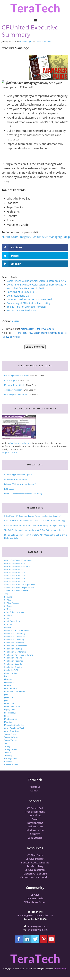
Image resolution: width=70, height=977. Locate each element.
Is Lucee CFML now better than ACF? (20, 484)
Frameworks (9, 682)
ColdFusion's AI (11, 670)
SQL (6, 743)
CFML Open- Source (13, 621)
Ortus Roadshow (11, 731)
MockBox (8, 722)
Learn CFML (9, 703)
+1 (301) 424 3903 (38, 926)
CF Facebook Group (35, 902)
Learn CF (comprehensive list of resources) (23, 493)
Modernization (35, 830)
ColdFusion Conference (14, 636)
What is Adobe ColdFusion (16, 479)
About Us (35, 786)
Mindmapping (10, 719)
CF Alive (7, 600)
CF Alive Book (35, 855)
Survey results (10, 749)
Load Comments (35, 346)
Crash (35, 819)
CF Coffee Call (35, 808)
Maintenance (35, 826)
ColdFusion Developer (14, 642)
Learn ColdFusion (12, 706)
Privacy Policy (60, 968)
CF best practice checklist (35, 877)
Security (35, 834)
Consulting (35, 815)
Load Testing (9, 712)
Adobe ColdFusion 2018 (14, 563)
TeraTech (35, 8)
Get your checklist (10, 452)
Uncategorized (10, 758)
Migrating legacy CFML (14, 385)
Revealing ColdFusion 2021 (16, 375)
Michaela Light (25, 41)
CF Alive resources (35, 869)
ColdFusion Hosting (13, 648)
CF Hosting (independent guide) (18, 474)
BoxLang (8, 596)
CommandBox (10, 673)
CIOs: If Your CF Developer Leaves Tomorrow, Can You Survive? (32, 516)
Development (35, 822)
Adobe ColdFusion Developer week (19, 584)
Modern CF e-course (35, 873)
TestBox (7, 752)
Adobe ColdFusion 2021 (14, 569)
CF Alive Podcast (11, 603)
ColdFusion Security (13, 664)
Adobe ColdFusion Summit (16, 590)
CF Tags (7, 609)
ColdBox (8, 627)
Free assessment (35, 811)
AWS (6, 593)
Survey (7, 746)
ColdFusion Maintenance (15, 651)
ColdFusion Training (13, 667)
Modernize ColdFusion (14, 725)
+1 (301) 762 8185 (38, 930)
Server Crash (10, 734)
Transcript (8, 755)
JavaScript (8, 697)
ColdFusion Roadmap (13, 661)
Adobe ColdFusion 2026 (14, 581)
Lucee (6, 715)
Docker (7, 676)
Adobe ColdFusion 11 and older (18, 560)
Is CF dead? (9, 489)
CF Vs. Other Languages (14, 612)
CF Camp (8, 606)
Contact (35, 790)
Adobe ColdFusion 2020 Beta (17, 566)
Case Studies (35, 837)
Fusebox (8, 685)
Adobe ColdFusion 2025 (14, 578)
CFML (6, 618)
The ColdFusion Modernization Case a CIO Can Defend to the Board (34, 530)
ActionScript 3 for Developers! (37, 328)
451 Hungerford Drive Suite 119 (35, 915)
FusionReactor (10, 688)
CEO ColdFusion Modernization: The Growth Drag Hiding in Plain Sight (35, 525)
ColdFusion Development (15, 645)
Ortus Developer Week (14, 728)
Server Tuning (10, 740)
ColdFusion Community (14, 633)
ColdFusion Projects (13, 657)
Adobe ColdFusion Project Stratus (19, 587)
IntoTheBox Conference (14, 691)
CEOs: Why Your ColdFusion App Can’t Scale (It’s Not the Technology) (34, 520)
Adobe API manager (13, 389)
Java (6, 694)
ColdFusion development (20, 443)
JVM (6, 700)
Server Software (11, 737)
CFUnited (15, 321)
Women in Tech (11, 764)
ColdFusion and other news (16, 630)
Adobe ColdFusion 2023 (14, 572)
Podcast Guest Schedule (35, 862)
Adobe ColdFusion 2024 (14, 575)
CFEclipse (8, 615)
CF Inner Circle (35, 898)
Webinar (8, 761)
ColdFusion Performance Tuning (18, 655)
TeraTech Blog (35, 866)
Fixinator (8, 679)
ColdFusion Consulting (14, 639)
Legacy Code (9, 709)
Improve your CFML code (15, 394)
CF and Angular (11, 380)
